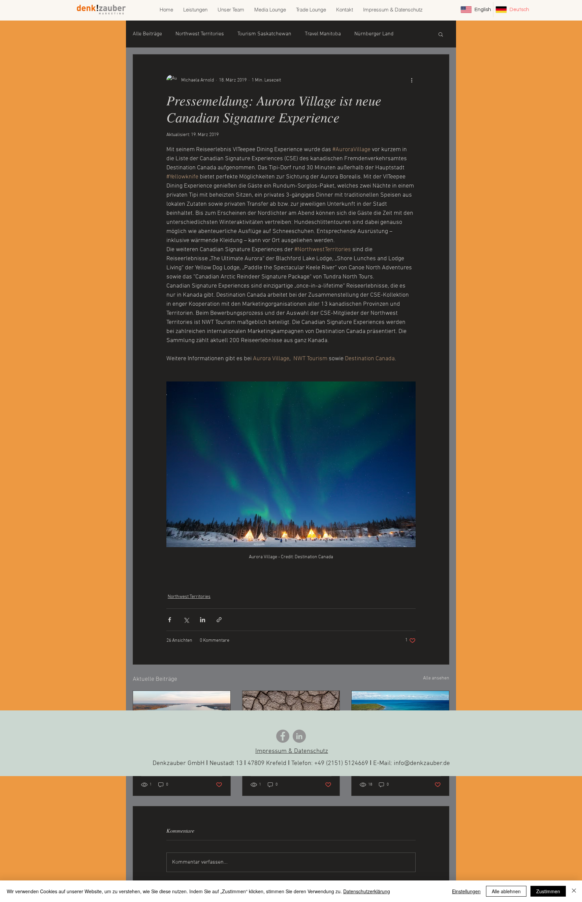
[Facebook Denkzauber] (282, 736)
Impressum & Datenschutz (291, 751)
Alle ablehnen (506, 891)
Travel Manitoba (323, 34)
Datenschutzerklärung (366, 891)
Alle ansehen (436, 678)
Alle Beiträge (147, 34)
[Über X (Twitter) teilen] (186, 619)
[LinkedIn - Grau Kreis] (299, 736)
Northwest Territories (199, 34)
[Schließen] (574, 891)
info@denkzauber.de (422, 763)
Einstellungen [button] (466, 891)
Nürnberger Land (374, 34)
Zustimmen (548, 891)
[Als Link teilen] (219, 619)
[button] (441, 34)
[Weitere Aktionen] (412, 80)
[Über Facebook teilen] (169, 619)
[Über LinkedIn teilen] (202, 619)
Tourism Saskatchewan (264, 34)
